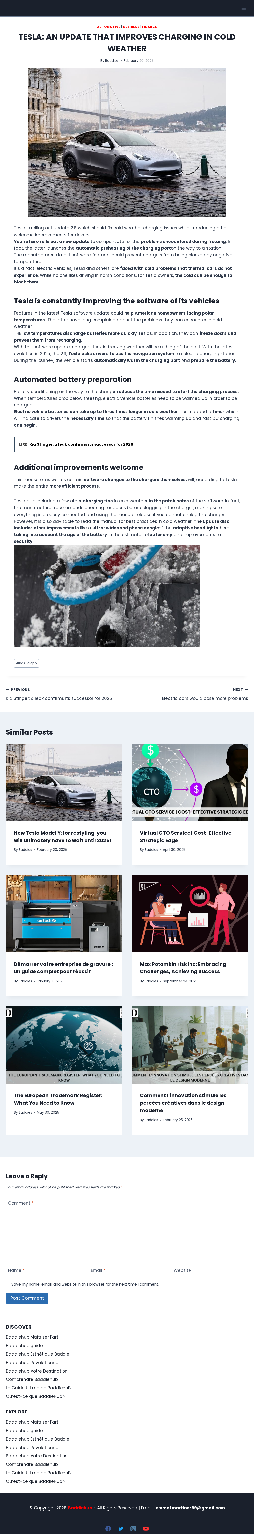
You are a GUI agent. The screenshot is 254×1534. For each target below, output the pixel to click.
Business (131, 27)
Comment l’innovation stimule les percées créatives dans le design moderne (183, 1103)
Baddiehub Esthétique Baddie (37, 1354)
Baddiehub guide (24, 1346)
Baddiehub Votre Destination (37, 1371)
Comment (20, 1203)
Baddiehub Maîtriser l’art (32, 1337)
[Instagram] (133, 1528)
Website (182, 1270)
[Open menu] (243, 8)
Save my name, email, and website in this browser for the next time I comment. (85, 1284)
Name (16, 1270)
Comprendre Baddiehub (32, 1379)
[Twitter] (120, 1528)
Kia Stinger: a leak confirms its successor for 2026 (59, 694)
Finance (149, 27)
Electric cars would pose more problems (205, 694)
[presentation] (64, 782)
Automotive (108, 27)
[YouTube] (145, 1528)
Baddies (112, 60)
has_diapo (26, 663)
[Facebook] (108, 1528)
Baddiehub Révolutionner (33, 1363)
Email (98, 1270)
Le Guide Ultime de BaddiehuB (38, 1388)
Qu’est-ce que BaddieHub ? (35, 1396)
